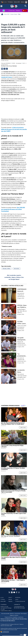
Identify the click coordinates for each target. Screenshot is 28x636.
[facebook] (17, 593)
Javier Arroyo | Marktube (11, 65)
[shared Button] (7, 69)
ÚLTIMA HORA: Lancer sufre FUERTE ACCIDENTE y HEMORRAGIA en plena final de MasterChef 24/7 (21, 323)
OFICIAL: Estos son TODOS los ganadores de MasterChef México (22, 306)
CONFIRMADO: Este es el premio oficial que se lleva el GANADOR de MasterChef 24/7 (22, 290)
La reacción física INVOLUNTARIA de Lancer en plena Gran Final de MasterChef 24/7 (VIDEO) (22, 371)
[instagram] (12, 593)
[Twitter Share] (4, 69)
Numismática (16, 268)
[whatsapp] (19, 592)
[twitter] (9, 593)
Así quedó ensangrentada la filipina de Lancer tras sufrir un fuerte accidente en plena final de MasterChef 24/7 (21, 339)
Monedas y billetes (6, 268)
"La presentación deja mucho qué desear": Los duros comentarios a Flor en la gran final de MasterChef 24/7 (22, 355)
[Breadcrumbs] (2, 14)
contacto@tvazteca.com (19, 606)
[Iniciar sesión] (26, 2)
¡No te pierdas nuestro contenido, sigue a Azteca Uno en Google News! (14, 277)
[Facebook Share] (2, 69)
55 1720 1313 (16, 608)
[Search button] (25, 6)
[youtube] (14, 593)
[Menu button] (2, 6)
